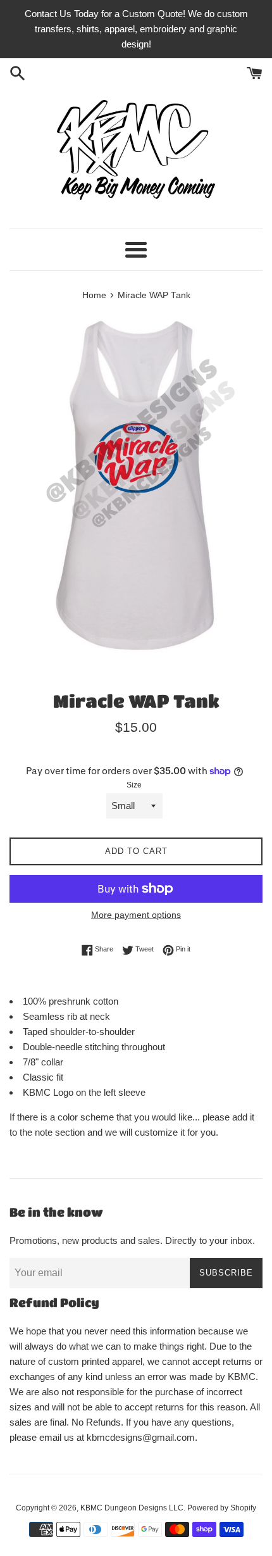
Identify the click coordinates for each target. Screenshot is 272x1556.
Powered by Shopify (221, 1507)
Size (134, 785)
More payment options (136, 915)
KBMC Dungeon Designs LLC (131, 1507)
